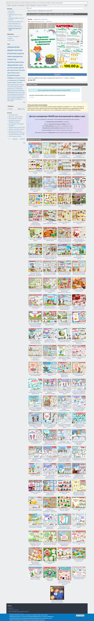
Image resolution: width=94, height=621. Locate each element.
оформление (13, 47)
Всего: (19, 108)
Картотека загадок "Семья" (50, 562)
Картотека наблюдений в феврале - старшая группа (64, 392)
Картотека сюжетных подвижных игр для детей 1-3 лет (35, 544)
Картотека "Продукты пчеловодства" (79, 290)
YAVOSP (69, 124)
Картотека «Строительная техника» (50, 223)
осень (21, 62)
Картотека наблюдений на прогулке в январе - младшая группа (79, 409)
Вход (86, 5)
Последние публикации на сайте (16, 613)
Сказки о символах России (35, 492)
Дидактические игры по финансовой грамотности (49, 527)
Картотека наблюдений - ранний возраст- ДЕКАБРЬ (79, 443)
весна (9, 70)
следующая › (15, 138)
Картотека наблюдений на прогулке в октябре (79, 273)
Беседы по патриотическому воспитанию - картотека (50, 510)
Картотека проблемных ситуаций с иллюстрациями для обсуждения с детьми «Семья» (79, 173)
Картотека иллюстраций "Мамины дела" (50, 239)
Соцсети (39, 5)
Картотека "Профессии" (49, 205)
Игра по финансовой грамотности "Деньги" (57, 601)
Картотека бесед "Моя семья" (79, 526)
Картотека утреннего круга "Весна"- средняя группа (64, 358)
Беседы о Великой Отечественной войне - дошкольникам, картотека (64, 308)
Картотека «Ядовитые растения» (50, 172)
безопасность (11, 88)
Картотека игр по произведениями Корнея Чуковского (79, 342)
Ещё (24, 102)
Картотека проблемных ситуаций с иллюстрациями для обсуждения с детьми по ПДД (79, 156)
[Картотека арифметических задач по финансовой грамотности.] (55, 46)
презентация (12, 62)
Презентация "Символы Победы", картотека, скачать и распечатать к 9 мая (79, 308)
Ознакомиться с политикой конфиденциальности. (33, 619)
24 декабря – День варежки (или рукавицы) (64, 442)
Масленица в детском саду (15, 131)
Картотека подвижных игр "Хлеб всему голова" (35, 509)
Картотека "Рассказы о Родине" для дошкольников (50, 493)
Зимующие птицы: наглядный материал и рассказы (79, 426)
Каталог (35, 10)
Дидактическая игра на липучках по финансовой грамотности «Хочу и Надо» (64, 240)
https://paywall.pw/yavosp (66, 130)
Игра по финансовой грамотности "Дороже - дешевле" (64, 583)
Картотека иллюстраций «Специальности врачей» (50, 190)
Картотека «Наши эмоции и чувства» (64, 189)
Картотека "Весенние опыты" (50, 374)
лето (8, 85)
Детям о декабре (35, 579)
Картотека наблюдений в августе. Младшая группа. (50, 291)
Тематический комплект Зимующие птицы (79, 578)
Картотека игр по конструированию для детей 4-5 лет (79, 240)
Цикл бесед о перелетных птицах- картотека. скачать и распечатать (50, 341)
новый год (11, 59)
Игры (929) (11, 11)
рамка (23, 92)
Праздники (33, 5)
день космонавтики (17, 99)
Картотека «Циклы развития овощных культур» (35, 190)
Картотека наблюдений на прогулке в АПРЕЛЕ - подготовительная (35, 325)
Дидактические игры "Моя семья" (50, 408)
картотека (49, 21)
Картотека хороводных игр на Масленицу (35, 374)
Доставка (14, 5)
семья (9, 92)
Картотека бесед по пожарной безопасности (50, 307)
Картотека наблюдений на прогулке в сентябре (35, 526)
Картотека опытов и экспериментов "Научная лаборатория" (35, 392)
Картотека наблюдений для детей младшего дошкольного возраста (64, 460)
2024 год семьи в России (15, 136)
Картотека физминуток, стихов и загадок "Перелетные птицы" (35, 342)
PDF (71, 106)
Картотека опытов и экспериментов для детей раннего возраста (64, 527)
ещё (24, 142)
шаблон (9, 100)
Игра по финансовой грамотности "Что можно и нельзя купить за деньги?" (49, 443)
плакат (18, 88)
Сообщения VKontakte (13, 609)
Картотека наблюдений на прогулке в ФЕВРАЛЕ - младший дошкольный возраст (79, 392)
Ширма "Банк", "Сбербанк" (50, 579)
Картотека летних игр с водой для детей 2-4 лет (35, 256)
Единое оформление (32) (14, 23)
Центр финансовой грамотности (79, 560)
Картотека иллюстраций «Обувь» (35, 172)
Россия (9, 94)
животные (21, 90)
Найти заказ (11, 40)
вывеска (19, 94)
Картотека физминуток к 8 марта (79, 358)
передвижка (17, 56)
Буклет (17, 84)
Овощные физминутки (64, 559)
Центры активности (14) (14, 25)
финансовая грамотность (38, 21)
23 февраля (21, 80)
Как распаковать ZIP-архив (15, 118)
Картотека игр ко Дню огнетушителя (79, 374)
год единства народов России (17, 97)
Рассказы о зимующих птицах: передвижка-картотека (50, 426)
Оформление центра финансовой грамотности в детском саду (64, 291)
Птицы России (79, 205)
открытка (14, 95)
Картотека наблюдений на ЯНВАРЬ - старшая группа (64, 426)
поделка (20, 53)
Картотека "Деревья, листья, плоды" (64, 509)
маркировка (14, 94)
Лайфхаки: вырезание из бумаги (17, 129)
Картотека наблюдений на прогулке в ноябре (50, 273)
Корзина (10, 38)
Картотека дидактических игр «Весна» (79, 257)
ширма (13, 84)
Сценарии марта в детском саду (17, 127)
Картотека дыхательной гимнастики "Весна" (64, 341)
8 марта (21, 84)
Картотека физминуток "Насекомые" (35, 307)
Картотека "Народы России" (64, 492)
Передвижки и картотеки (45, 10)
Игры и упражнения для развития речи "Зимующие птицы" (49, 477)
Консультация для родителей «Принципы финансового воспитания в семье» (35, 274)
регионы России (18, 70)
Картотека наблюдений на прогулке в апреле (64, 324)
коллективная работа (15, 68)
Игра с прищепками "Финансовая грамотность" (78, 190)
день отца (9, 99)
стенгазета (10, 86)
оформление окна (15, 65)
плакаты (10, 82)
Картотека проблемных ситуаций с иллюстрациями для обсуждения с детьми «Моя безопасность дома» (64, 156)
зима (9, 56)
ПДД (12, 100)
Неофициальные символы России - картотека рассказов (79, 477)
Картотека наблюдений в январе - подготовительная (64, 409)
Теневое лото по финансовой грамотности (64, 375)
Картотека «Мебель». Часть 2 (64, 223)
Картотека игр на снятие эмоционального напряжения (64, 544)
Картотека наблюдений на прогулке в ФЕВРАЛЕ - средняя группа (35, 409)
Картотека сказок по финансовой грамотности (35, 156)
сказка (19, 92)
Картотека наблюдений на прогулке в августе (35, 290)
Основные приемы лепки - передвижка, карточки (79, 459)
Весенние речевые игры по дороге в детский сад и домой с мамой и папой (50, 257)
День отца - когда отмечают (16, 116)
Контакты (45, 5)
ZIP (67, 110)
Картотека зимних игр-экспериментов (35, 442)
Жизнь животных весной (64, 256)
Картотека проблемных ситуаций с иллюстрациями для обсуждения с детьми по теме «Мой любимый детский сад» (64, 173)
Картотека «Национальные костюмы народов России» (35, 224)
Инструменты (21, 5)
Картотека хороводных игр (79, 543)
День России (17, 82)
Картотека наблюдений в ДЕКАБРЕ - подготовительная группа (35, 460)
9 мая (23, 94)
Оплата (27, 5)
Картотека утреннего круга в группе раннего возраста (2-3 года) (50, 156)
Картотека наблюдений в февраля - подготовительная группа (50, 392)
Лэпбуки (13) (11, 12)
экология (9, 95)
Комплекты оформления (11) (15, 26)
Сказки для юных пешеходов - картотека (64, 476)
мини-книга (14, 92)
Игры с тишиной (35, 475)
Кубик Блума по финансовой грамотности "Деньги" (35, 563)
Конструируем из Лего (79, 323)
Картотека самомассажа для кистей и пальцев (50, 543)
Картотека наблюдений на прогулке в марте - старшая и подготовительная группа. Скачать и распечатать (50, 359)
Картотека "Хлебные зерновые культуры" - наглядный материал (79, 493)
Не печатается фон (13, 114)
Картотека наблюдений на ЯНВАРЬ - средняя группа (35, 426)
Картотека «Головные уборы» (35, 239)
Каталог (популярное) (13, 36)
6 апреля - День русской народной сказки (50, 324)
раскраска (15, 90)
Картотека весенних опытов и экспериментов (35, 358)
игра (14, 53)
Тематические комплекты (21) (15, 21)
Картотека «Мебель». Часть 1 (79, 223)
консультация (18, 86)
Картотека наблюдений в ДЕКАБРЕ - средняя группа (50, 460)
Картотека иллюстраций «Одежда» (35, 206)
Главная (9, 5)
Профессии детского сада (79, 509)
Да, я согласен (80, 615)
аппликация (17, 78)
